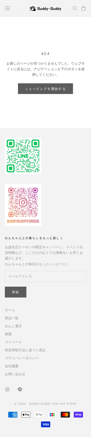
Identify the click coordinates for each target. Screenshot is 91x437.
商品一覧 (11, 318)
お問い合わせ (15, 374)
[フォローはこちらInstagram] (7, 389)
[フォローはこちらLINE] (19, 389)
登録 (15, 292)
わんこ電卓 (13, 326)
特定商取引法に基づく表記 (25, 350)
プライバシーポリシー (22, 358)
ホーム (10, 310)
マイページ (13, 342)
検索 (8, 334)
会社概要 (11, 366)
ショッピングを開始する (45, 88)
